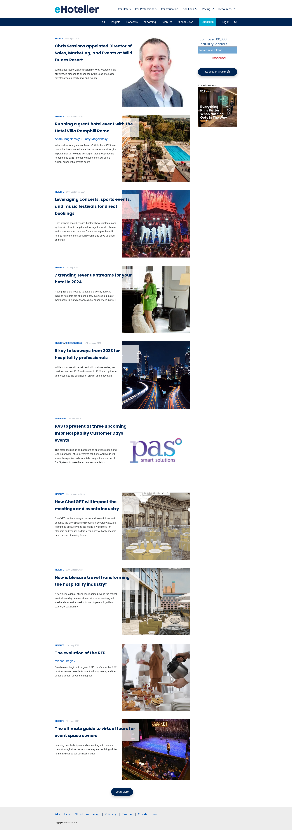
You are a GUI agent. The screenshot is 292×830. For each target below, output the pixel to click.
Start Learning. (87, 814)
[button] (196, 9)
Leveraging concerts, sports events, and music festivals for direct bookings (93, 206)
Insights (59, 116)
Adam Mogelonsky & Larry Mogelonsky (81, 139)
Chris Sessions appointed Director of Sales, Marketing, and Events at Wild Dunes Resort (93, 53)
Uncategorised (73, 343)
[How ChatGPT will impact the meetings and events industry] (155, 526)
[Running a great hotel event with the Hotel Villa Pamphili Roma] (155, 148)
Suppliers (60, 419)
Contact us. (148, 814)
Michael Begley (65, 661)
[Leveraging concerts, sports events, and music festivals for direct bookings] (155, 224)
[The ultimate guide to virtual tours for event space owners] (155, 749)
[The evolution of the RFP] (155, 677)
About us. (63, 814)
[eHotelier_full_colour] (77, 9)
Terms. (127, 814)
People (59, 38)
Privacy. (111, 814)
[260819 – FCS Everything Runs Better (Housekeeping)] (217, 125)
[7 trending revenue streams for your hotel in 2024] (155, 299)
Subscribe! (217, 58)
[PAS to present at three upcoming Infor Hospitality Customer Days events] (155, 450)
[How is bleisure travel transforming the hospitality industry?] (155, 601)
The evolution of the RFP (80, 653)
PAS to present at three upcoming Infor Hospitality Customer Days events (91, 433)
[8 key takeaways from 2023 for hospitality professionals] (155, 375)
